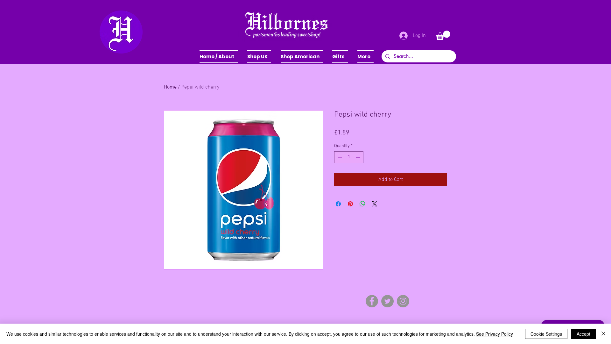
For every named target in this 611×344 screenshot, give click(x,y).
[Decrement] (339, 157)
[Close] (603, 334)
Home (170, 87)
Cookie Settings (546, 334)
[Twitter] (387, 301)
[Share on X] (374, 204)
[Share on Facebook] (338, 204)
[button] (259, 56)
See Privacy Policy (494, 334)
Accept (583, 334)
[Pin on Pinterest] (350, 204)
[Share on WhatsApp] (362, 204)
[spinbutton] (349, 157)
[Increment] (358, 157)
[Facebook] (372, 301)
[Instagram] (403, 301)
